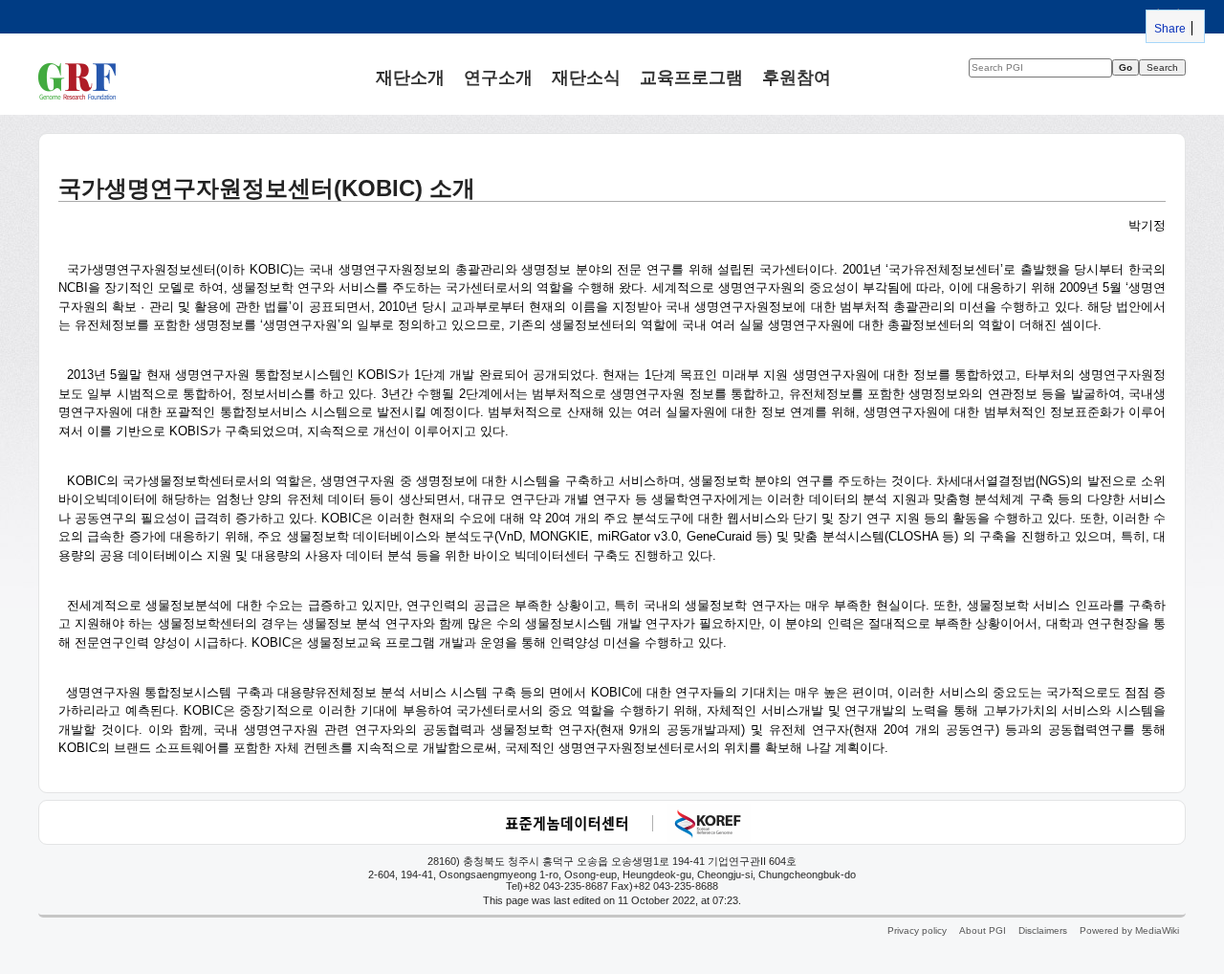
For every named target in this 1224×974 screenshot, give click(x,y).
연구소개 (498, 76)
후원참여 (796, 76)
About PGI (982, 930)
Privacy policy (917, 930)
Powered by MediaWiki (1129, 930)
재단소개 (410, 76)
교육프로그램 (691, 76)
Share (1168, 28)
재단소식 (586, 76)
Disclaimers (1042, 930)
